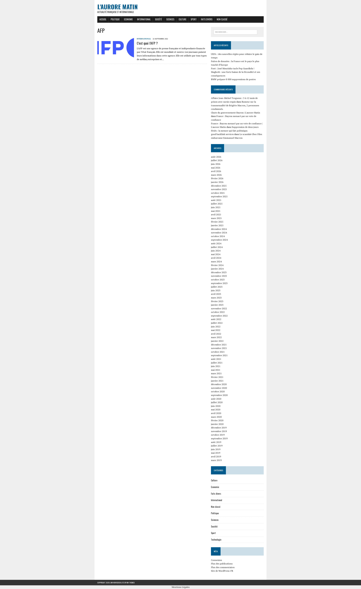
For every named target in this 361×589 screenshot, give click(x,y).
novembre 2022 (219, 308)
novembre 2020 (219, 387)
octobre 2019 (218, 434)
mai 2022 (215, 330)
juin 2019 (215, 449)
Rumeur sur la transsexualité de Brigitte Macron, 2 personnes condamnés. (235, 105)
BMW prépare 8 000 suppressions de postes (233, 79)
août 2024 (216, 243)
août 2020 (216, 398)
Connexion (216, 560)
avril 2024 (216, 257)
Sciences (170, 19)
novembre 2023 (219, 275)
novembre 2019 (219, 431)
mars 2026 (216, 174)
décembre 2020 (219, 384)
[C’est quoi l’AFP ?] (115, 56)
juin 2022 (215, 326)
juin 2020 (215, 406)
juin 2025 (215, 207)
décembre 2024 (219, 229)
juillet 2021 (217, 362)
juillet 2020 (217, 402)
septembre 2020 (219, 395)
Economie (128, 19)
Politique (115, 19)
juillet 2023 (217, 286)
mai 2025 (215, 211)
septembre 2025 (219, 196)
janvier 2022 (217, 340)
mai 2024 (215, 254)
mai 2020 (215, 409)
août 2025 (216, 200)
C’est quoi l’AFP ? (147, 43)
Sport (194, 19)
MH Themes (131, 582)
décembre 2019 (219, 427)
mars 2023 (216, 297)
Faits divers (206, 19)
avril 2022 (216, 333)
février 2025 (217, 221)
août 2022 (216, 319)
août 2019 (216, 442)
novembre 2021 (219, 348)
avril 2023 (216, 293)
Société (158, 19)
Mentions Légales (181, 587)
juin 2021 (215, 366)
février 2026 (217, 178)
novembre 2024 (219, 232)
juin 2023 (215, 290)
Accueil (102, 19)
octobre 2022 (218, 312)
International (144, 19)
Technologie (216, 539)
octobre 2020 (218, 391)
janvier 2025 (217, 225)
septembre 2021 (219, 355)
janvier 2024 (217, 268)
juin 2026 (215, 164)
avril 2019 (216, 456)
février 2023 (217, 301)
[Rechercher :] (235, 31)
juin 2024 (215, 250)
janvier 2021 (217, 380)
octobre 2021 (218, 351)
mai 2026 (215, 167)
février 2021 (217, 377)
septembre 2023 (219, 283)
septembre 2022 (219, 315)
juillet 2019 (217, 445)
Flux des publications (222, 563)
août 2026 (216, 156)
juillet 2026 (217, 160)
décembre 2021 (219, 344)
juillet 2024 (217, 247)
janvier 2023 (217, 304)
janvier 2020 (217, 424)
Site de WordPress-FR (222, 570)
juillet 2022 (217, 322)
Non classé (222, 19)
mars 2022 (216, 337)
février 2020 (217, 420)
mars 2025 (216, 218)
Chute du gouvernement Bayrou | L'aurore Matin (235, 112)
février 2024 (217, 265)
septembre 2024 (219, 239)
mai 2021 (215, 369)
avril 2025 (216, 214)
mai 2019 (215, 452)
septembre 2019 (219, 438)
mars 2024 (216, 261)
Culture (182, 19)
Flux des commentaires (223, 567)
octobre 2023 (218, 279)
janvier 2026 (217, 182)
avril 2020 (216, 413)
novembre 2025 (219, 189)
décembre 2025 (219, 185)
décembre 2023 (219, 272)
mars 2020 (216, 416)
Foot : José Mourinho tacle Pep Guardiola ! (232, 68)
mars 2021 (216, 373)
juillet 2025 (217, 203)
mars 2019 (216, 460)
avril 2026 (216, 171)
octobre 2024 (218, 236)
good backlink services (222, 134)
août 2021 (216, 359)
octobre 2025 (218, 192)
